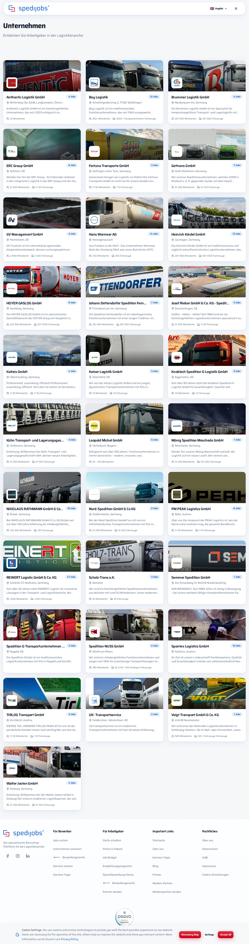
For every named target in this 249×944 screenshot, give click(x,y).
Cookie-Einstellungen (215, 874)
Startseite (159, 840)
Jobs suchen (60, 840)
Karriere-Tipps (62, 874)
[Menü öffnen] (236, 8)
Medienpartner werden (167, 892)
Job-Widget (110, 857)
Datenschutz (210, 849)
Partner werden (112, 892)
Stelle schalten (112, 840)
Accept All (225, 934)
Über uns (158, 849)
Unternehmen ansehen (67, 849)
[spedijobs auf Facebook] (7, 856)
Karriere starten (63, 866)
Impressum (209, 866)
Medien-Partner (162, 883)
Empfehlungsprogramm (117, 866)
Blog (155, 866)
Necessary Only (190, 934)
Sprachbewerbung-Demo (118, 874)
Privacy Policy (69, 939)
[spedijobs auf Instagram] (17, 856)
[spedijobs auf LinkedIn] (28, 856)
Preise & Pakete (113, 849)
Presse (157, 874)
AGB (205, 857)
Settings (209, 934)
